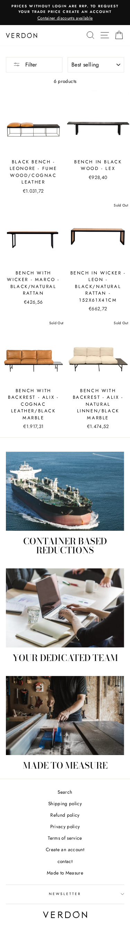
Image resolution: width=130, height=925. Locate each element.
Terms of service (65, 837)
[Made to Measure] (65, 715)
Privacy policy (65, 826)
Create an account (65, 849)
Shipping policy (65, 803)
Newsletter (65, 893)
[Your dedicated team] (65, 607)
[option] (65, 12)
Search (65, 791)
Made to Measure (65, 872)
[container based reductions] (65, 491)
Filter (30, 65)
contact (65, 861)
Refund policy (64, 814)
